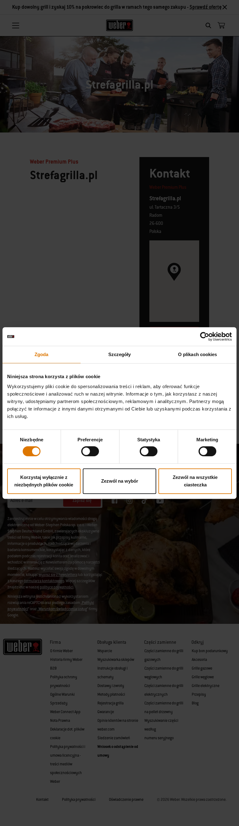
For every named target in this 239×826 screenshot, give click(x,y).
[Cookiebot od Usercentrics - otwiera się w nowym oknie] (204, 336)
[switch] (90, 451)
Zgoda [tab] (42, 354)
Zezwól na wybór (119, 481)
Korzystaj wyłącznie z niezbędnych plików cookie (43, 481)
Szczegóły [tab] (119, 354)
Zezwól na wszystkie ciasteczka (195, 481)
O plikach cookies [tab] (197, 354)
